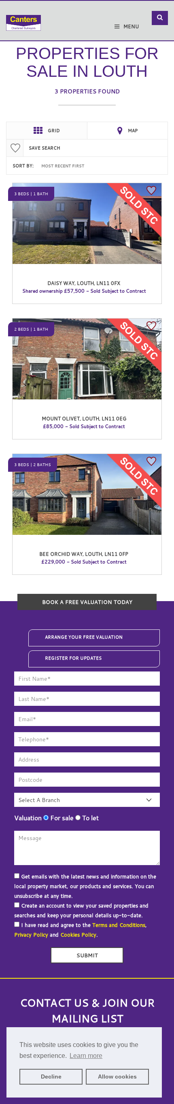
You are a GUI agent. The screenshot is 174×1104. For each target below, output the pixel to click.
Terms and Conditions (118, 925)
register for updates (73, 658)
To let (90, 817)
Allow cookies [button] (117, 1076)
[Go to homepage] (23, 17)
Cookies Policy (78, 934)
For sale (61, 817)
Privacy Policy (31, 934)
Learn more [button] (86, 1055)
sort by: (23, 166)
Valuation (28, 817)
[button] (160, 18)
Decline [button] (51, 1076)
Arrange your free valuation (84, 637)
